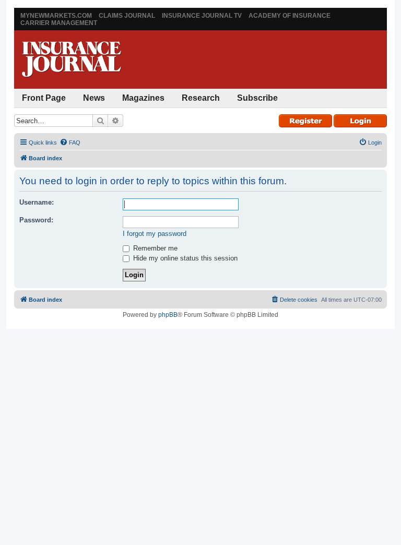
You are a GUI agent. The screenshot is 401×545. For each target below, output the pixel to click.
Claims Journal (127, 15)
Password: (36, 220)
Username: (36, 202)
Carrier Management (58, 23)
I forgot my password (154, 234)
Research (201, 97)
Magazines (143, 97)
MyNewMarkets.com (56, 15)
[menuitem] (70, 142)
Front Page (44, 97)
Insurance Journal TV (202, 15)
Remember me (154, 248)
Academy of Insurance (290, 15)
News (94, 97)
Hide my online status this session (184, 258)
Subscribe (257, 97)
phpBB (168, 314)
